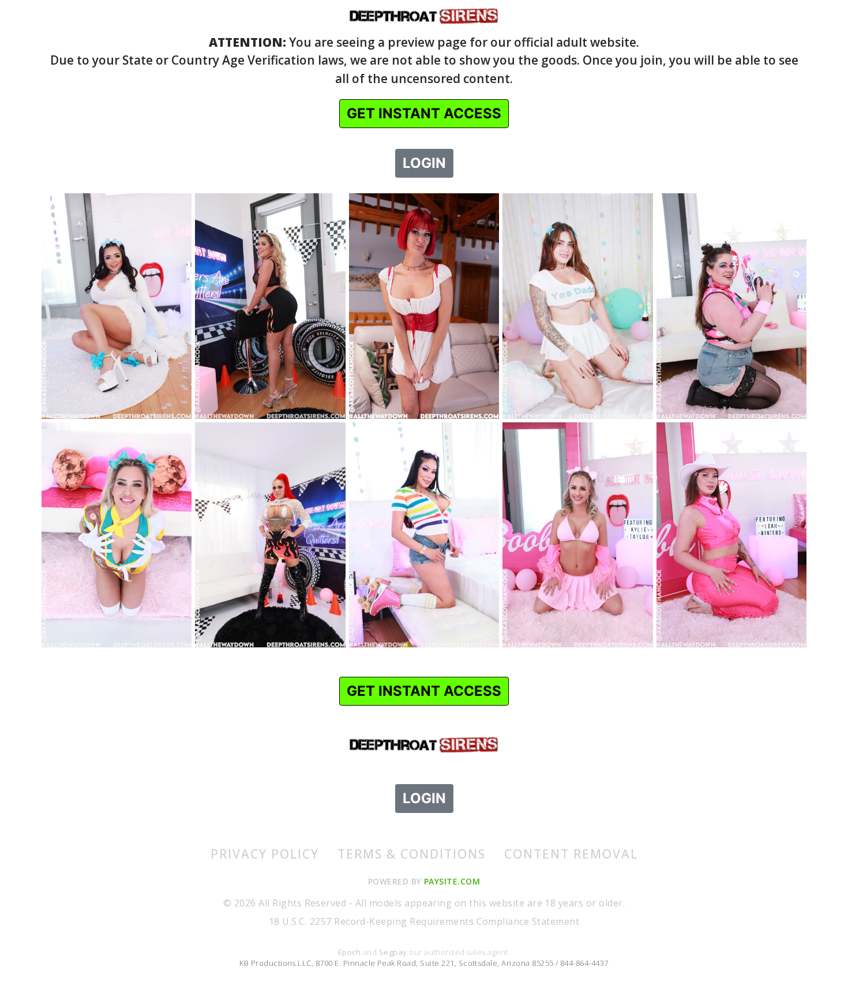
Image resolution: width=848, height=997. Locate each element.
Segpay (394, 952)
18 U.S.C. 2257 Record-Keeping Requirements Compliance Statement (424, 921)
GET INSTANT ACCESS (424, 113)
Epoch (350, 952)
